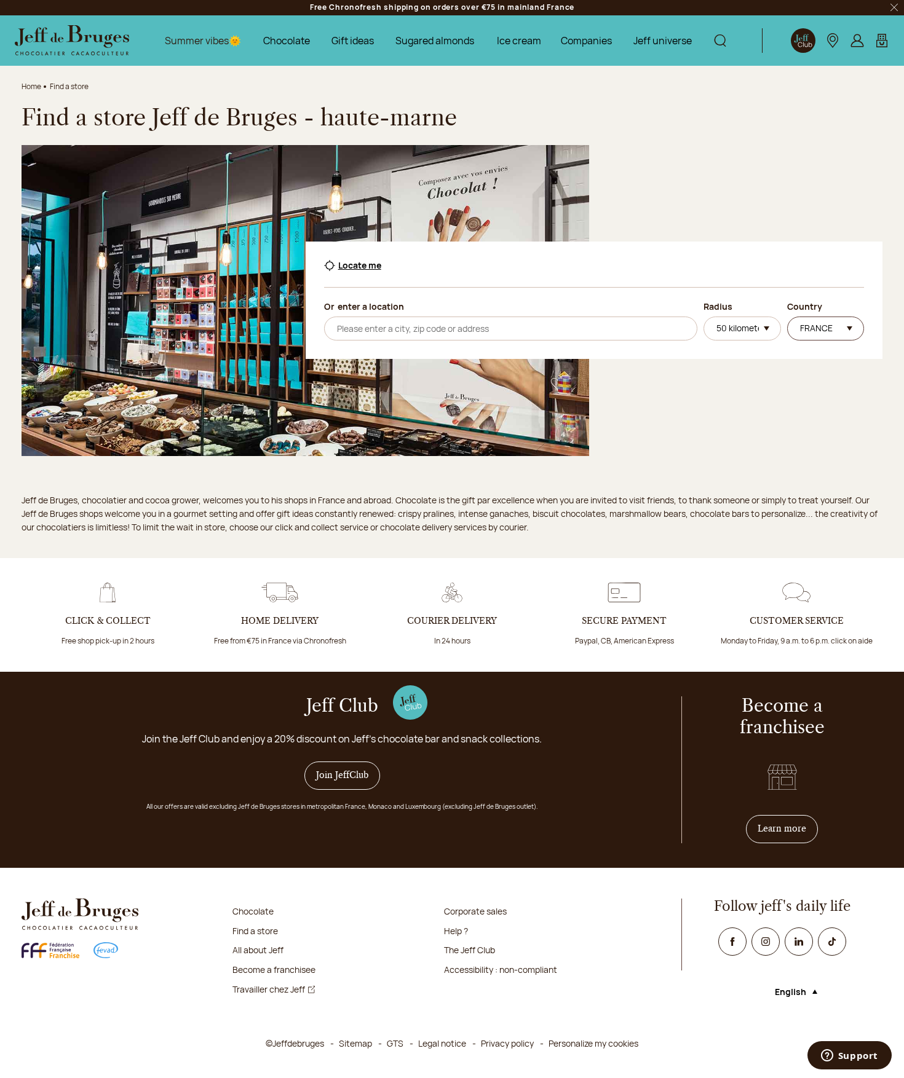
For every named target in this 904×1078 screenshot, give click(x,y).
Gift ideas (352, 40)
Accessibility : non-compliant (500, 969)
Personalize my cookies (593, 1043)
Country (804, 306)
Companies (586, 40)
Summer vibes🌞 (203, 40)
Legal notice (442, 1043)
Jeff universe (662, 40)
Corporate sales (475, 911)
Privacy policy (507, 1043)
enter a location (371, 306)
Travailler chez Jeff (268, 989)
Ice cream (519, 40)
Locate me (359, 265)
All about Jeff (257, 950)
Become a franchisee (273, 969)
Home (31, 86)
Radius (718, 306)
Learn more (788, 828)
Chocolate (286, 40)
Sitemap (355, 1043)
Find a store (255, 931)
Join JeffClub (342, 775)
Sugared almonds (434, 40)
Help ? (456, 931)
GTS (395, 1043)
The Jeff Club (469, 950)
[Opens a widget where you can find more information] (849, 1056)
